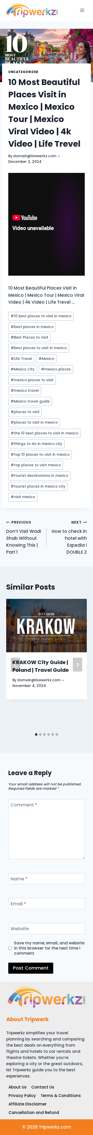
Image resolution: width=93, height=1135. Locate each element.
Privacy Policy (22, 1095)
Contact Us (42, 1087)
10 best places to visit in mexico (41, 316)
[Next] (77, 665)
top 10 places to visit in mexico (40, 454)
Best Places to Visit (29, 337)
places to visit (25, 412)
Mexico (46, 358)
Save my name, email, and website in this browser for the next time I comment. (49, 948)
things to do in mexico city (36, 443)
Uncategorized (23, 72)
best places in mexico (32, 326)
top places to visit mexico (36, 465)
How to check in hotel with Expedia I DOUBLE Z (69, 537)
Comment (24, 805)
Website (20, 929)
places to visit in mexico (34, 422)
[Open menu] (82, 10)
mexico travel (25, 390)
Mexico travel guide (30, 401)
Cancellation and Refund (34, 1112)
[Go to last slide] (15, 665)
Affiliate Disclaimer (28, 1104)
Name (19, 879)
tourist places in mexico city (38, 486)
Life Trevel (21, 358)
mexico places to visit (32, 380)
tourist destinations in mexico (39, 475)
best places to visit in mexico (39, 348)
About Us (18, 1087)
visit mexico (23, 497)
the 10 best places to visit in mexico (44, 433)
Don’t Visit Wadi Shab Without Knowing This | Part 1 (23, 537)
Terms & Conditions (61, 1095)
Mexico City (23, 369)
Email (18, 904)
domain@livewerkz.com (34, 156)
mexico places (56, 369)
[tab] (36, 734)
